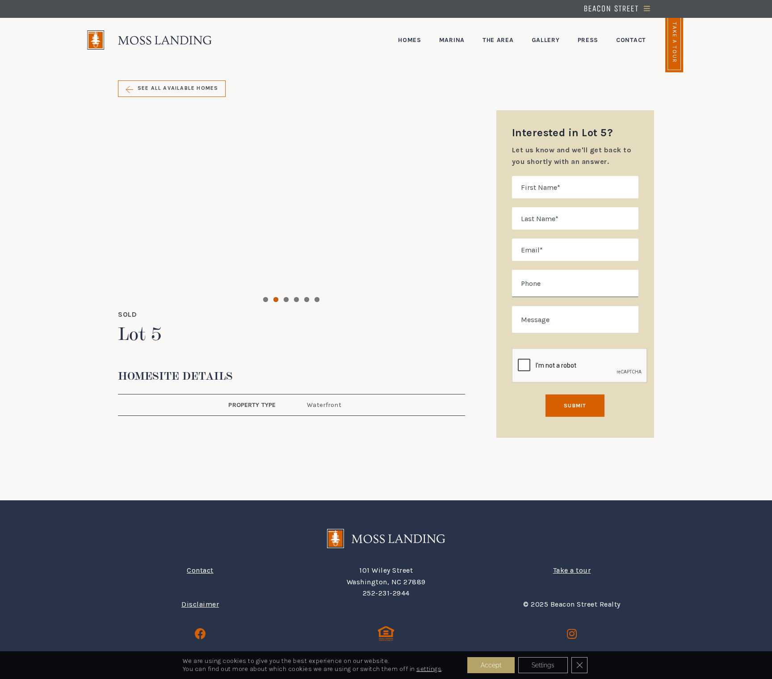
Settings (543, 665)
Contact (200, 570)
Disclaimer (200, 604)
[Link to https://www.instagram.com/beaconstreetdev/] (572, 633)
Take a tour (572, 570)
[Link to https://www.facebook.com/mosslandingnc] (200, 633)
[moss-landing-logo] (149, 33)
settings (428, 669)
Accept (491, 665)
